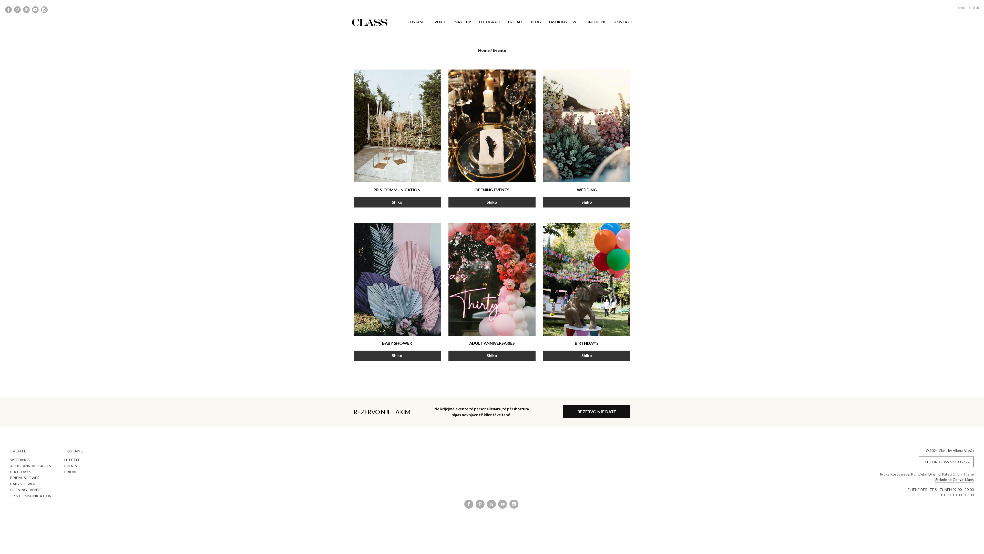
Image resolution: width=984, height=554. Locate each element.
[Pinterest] (17, 10)
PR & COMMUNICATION (31, 496)
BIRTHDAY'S (20, 472)
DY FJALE (515, 22)
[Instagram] (44, 10)
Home (484, 50)
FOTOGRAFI (489, 22)
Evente (499, 50)
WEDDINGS (20, 460)
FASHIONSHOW (562, 22)
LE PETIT (72, 460)
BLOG (536, 22)
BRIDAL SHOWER (24, 478)
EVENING (72, 466)
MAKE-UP (463, 22)
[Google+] (26, 10)
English (974, 7)
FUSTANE (416, 22)
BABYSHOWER (22, 484)
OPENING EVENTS (26, 490)
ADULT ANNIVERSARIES (30, 466)
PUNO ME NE (595, 22)
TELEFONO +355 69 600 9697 (946, 462)
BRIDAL (70, 472)
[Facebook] (8, 10)
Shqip (961, 7)
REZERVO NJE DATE (597, 411)
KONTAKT (623, 22)
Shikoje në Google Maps (954, 480)
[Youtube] (35, 10)
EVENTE (439, 22)
